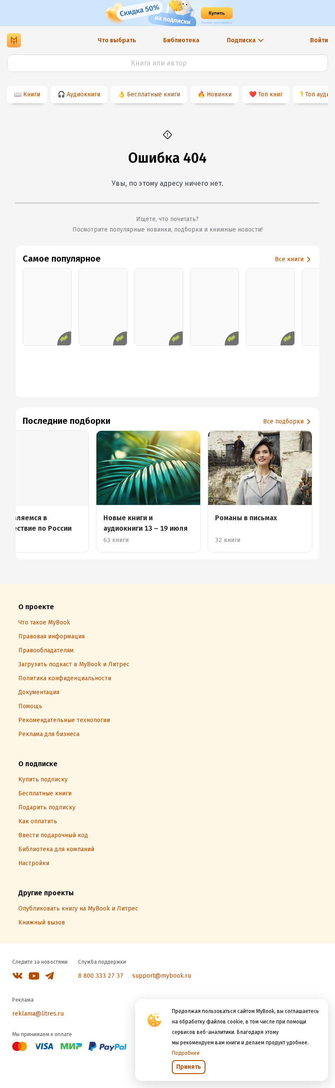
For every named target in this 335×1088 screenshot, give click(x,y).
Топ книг (270, 94)
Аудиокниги (83, 94)
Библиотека (181, 40)
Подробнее (186, 1053)
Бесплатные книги (153, 94)
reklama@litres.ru (38, 1013)
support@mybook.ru (161, 975)
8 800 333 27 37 (100, 975)
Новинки (219, 94)
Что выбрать (117, 40)
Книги (31, 94)
